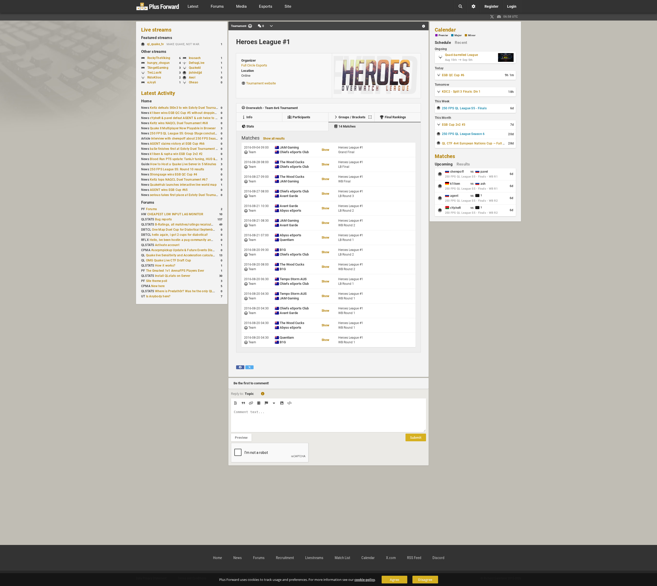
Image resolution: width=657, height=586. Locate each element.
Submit (415, 437)
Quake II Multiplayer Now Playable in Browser (183, 128)
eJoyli (151, 82)
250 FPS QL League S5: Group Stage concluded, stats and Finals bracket (202, 133)
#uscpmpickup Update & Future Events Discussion (187, 250)
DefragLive (196, 63)
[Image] (281, 403)
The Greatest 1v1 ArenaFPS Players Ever (175, 270)
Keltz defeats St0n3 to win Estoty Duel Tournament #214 (190, 108)
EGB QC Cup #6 (453, 75)
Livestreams (314, 557)
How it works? (165, 265)
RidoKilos (154, 77)
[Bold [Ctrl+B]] (235, 403)
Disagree (425, 579)
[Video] (258, 403)
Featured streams (156, 37)
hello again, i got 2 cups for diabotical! (180, 235)
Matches (445, 156)
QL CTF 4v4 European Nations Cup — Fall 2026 (476, 143)
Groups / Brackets (351, 117)
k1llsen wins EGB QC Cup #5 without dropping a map (188, 113)
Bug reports (163, 219)
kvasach (195, 58)
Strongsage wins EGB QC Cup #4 (173, 174)
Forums (147, 202)
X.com (391, 557)
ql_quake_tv (155, 44)
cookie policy (364, 579)
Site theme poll (156, 281)
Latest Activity (158, 93)
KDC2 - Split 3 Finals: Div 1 (461, 91)
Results (463, 164)
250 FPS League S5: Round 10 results (177, 169)
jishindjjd (195, 72)
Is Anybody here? (158, 296)
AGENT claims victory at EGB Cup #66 (177, 143)
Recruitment (285, 557)
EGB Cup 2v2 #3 (453, 124)
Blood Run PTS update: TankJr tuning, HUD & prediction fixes (194, 159)
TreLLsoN (154, 72)
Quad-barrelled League (461, 55)
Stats (250, 126)
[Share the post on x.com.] (249, 367)
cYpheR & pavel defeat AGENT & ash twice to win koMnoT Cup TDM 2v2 (202, 118)
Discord (438, 557)
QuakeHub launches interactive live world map (183, 185)
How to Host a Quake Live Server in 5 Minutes (183, 164)
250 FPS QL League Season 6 (463, 134)
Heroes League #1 (263, 42)
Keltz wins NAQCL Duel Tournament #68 (179, 123)
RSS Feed (414, 557)
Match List (342, 557)
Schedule (443, 42)
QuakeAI (195, 68)
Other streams (153, 51)
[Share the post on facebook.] (240, 367)
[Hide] (273, 403)
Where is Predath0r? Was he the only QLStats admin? (193, 291)
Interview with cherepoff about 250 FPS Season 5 (186, 138)
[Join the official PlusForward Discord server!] (499, 17)
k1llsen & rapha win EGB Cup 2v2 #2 (176, 154)
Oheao (193, 82)
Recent (461, 42)
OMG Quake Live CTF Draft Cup (168, 260)
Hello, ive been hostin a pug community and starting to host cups (197, 240)
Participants (301, 117)
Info (249, 117)
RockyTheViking (158, 58)
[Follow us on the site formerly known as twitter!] (492, 17)
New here (158, 286)
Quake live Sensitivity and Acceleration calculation (182, 255)
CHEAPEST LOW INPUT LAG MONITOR (175, 214)
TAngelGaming (157, 68)
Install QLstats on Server (172, 276)
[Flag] (266, 403)
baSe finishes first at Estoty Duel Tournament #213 (186, 149)
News (237, 557)
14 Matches (347, 126)
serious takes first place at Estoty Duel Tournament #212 (190, 195)
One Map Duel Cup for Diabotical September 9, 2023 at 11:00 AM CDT (202, 229)
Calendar (445, 30)
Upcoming (444, 164)
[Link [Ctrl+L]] (250, 403)
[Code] (289, 403)
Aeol (192, 77)
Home (146, 101)
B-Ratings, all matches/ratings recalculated (186, 224)
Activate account (167, 245)
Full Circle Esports (254, 65)
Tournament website (261, 83)
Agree (394, 579)
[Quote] (243, 403)
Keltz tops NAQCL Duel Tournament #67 (179, 179)
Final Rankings (395, 117)
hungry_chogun (158, 63)
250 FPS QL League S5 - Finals (464, 108)
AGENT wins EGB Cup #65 (169, 190)
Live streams (156, 30)
